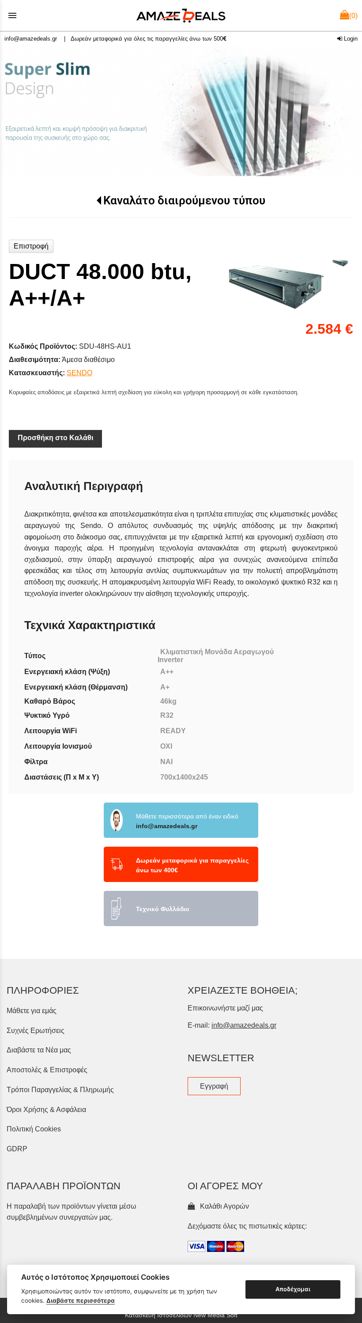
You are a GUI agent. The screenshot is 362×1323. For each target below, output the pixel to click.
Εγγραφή (214, 1086)
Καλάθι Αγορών (222, 1206)
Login (350, 38)
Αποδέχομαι (292, 1289)
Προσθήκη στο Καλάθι (55, 437)
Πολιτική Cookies (34, 1129)
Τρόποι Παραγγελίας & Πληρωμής (60, 1089)
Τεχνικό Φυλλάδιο (162, 908)
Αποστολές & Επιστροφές (47, 1070)
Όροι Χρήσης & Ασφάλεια (46, 1109)
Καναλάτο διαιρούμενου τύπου (184, 200)
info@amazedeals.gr (30, 38)
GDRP (17, 1149)
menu (12, 15)
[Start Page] (181, 15)
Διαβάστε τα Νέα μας (39, 1050)
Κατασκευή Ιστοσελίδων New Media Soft (181, 1315)
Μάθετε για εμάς (32, 1010)
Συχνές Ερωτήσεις (35, 1030)
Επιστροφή (31, 246)
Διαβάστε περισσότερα (80, 1300)
